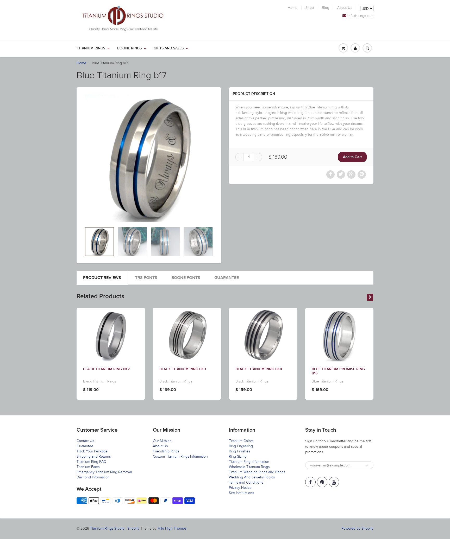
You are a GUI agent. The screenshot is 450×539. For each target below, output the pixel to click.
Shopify (133, 528)
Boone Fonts (185, 278)
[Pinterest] (322, 482)
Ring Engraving (241, 446)
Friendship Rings (166, 451)
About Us (344, 8)
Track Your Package (92, 451)
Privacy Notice (240, 487)
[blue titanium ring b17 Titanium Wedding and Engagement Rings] (149, 158)
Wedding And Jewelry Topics (252, 477)
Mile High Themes (172, 528)
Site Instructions (241, 493)
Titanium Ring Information (249, 461)
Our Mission (162, 441)
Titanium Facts (88, 467)
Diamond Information (93, 477)
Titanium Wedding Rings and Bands (257, 472)
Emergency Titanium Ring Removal (104, 472)
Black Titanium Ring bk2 (106, 369)
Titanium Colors (241, 441)
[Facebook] (310, 482)
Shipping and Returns (94, 456)
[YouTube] (334, 482)
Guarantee (226, 278)
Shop (309, 8)
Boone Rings (129, 48)
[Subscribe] (367, 465)
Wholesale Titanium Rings (249, 467)
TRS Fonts (146, 278)
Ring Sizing (238, 456)
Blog (325, 8)
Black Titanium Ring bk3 (182, 369)
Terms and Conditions (246, 482)
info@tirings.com (360, 16)
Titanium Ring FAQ (91, 461)
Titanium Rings (91, 48)
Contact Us (85, 441)
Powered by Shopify (357, 528)
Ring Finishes (239, 451)
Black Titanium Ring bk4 (258, 369)
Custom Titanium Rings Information (180, 456)
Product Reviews (102, 278)
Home (292, 8)
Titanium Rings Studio (107, 528)
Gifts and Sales (169, 48)
